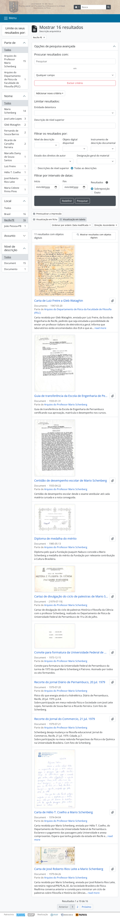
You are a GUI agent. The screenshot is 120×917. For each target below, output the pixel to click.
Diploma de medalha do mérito (55, 538)
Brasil (15, 214)
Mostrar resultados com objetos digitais (95, 236)
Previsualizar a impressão (48, 213)
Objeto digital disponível (70, 141)
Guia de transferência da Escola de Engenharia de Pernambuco (71, 396)
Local (7, 201)
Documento (15, 270)
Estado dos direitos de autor (50, 155)
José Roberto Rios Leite (15, 180)
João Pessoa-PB (15, 226)
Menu (12, 18)
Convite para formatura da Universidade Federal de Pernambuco (71, 652)
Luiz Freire (15, 167)
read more (100, 328)
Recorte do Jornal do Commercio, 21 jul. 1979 (64, 719)
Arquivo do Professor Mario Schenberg (15, 61)
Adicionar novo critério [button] (48, 93)
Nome (8, 96)
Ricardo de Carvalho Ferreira (15, 144)
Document (15, 264)
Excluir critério (75, 83)
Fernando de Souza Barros (15, 132)
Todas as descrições (85, 168)
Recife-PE (15, 220)
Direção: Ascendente (104, 225)
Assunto (9, 236)
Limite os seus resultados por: (15, 30)
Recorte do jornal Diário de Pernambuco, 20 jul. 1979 (69, 682)
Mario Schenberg (15, 111)
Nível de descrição (10, 248)
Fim (65, 181)
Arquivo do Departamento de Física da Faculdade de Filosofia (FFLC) (15, 79)
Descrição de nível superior (49, 119)
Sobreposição (102, 188)
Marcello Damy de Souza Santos (15, 157)
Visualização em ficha (46, 219)
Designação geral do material (93, 155)
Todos (7, 49)
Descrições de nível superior (53, 168)
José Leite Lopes (15, 119)
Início (37, 181)
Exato (97, 192)
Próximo (86, 907)
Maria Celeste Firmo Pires (15, 189)
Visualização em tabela (73, 219)
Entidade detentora (45, 107)
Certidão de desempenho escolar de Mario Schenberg (70, 480)
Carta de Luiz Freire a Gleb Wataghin (58, 300)
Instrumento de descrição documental (103, 141)
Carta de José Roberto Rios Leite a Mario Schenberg (68, 869)
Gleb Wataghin (15, 125)
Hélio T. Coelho (15, 173)
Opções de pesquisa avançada (54, 46)
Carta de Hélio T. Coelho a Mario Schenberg (63, 812)
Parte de (10, 43)
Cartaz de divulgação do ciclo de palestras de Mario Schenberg (71, 596)
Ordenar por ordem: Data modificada (70, 225)
